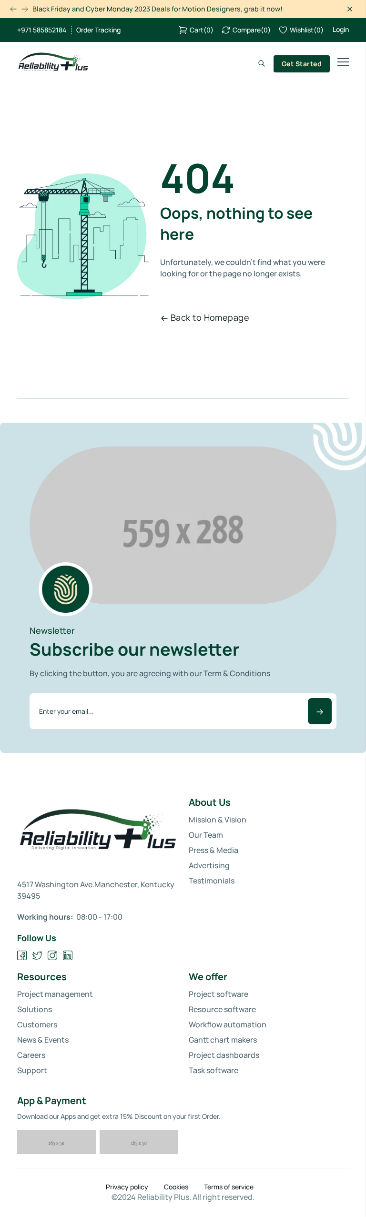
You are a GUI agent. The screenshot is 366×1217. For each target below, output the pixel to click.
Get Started (302, 63)
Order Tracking (98, 30)
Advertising (209, 865)
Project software (218, 994)
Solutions (34, 1009)
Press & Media (213, 850)
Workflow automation (227, 1024)
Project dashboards (224, 1055)
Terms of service (229, 1187)
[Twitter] (37, 956)
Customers (37, 1024)
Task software (213, 1070)
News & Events (43, 1039)
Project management (55, 994)
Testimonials (211, 880)
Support (32, 1070)
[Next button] (13, 9)
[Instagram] (53, 956)
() (202, 29)
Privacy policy (127, 1187)
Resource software (222, 1009)
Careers (31, 1055)
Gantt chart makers (223, 1039)
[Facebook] (22, 956)
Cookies (176, 1187)
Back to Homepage (210, 317)
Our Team (206, 835)
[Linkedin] (68, 956)
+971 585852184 (41, 30)
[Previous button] (25, 9)
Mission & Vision (217, 819)
